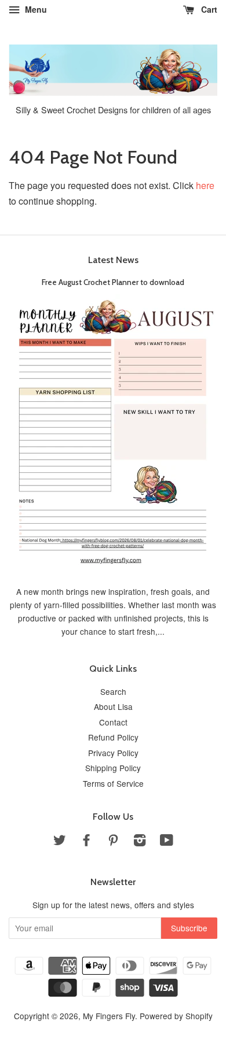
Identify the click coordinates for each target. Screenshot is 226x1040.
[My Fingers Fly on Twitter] (59, 841)
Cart (208, 9)
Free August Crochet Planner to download (113, 282)
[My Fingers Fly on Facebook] (86, 841)
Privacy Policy (113, 752)
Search (113, 691)
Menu (35, 9)
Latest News (113, 259)
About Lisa (113, 706)
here (205, 185)
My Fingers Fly (109, 1016)
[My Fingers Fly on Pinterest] (113, 841)
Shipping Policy (113, 767)
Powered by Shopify (176, 1016)
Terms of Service (113, 783)
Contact (113, 722)
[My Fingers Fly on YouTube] (166, 841)
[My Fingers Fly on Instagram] (139, 841)
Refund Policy (113, 737)
